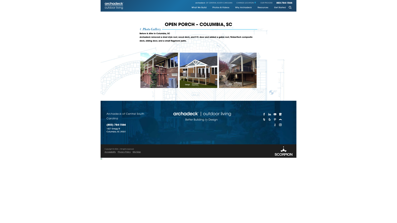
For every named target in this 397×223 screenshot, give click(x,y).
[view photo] (159, 70)
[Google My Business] (280, 114)
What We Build (199, 8)
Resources (263, 8)
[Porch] (280, 119)
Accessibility (110, 152)
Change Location (245, 3)
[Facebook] (264, 114)
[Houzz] (264, 119)
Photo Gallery (151, 29)
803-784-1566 (284, 3)
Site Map (137, 152)
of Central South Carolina (214, 3)
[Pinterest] (275, 119)
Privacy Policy (124, 152)
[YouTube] (275, 114)
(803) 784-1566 (116, 125)
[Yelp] (269, 119)
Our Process (266, 3)
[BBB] (275, 124)
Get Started (280, 8)
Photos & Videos (220, 8)
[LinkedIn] (269, 114)
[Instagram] (280, 124)
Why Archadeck (243, 8)
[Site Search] (290, 8)
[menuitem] (199, 8)
